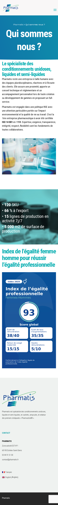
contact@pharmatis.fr (10, 459)
